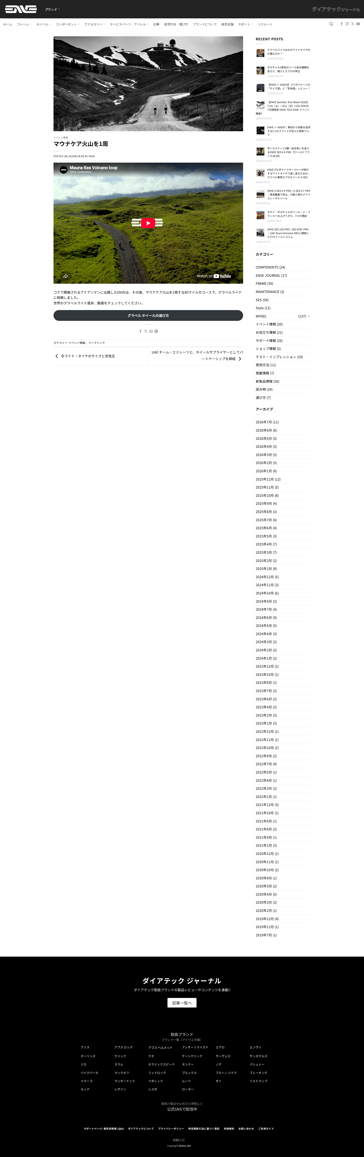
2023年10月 (265, 674)
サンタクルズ (258, 1056)
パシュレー (257, 1064)
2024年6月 (264, 617)
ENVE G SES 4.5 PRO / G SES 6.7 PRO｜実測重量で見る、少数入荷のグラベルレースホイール (288, 194)
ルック (85, 1089)
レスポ (152, 1089)
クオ (151, 1056)
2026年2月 (264, 462)
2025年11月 (265, 487)
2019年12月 (265, 918)
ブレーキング (258, 1073)
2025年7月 (264, 519)
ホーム (7, 24)
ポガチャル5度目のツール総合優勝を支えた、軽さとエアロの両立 (288, 69)
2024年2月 (264, 649)
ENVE (92, 156)
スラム (118, 1064)
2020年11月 (265, 861)
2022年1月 (264, 796)
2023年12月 (265, 666)
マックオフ (121, 1073)
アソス (85, 1047)
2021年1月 (264, 845)
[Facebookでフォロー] (341, 24)
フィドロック (157, 1073)
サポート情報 (266, 340)
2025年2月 (264, 560)
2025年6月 (264, 527)
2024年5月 (264, 625)
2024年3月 (264, 641)
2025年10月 (265, 495)
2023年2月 (264, 715)
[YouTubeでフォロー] (358, 24)
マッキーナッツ (124, 1081)
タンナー (188, 1064)
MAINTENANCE (267, 291)
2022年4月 (264, 780)
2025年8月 (264, 511)
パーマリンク (96, 343)
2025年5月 (264, 536)
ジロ (84, 1064)
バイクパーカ (89, 1073)
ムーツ (186, 1081)
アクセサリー (93, 24)
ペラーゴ (86, 1081)
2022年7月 (264, 763)
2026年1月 (264, 470)
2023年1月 (264, 723)
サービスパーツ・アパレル (128, 24)
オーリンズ (88, 1056)
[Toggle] (308, 316)
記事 (157, 24)
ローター (188, 1089)
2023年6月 (264, 698)
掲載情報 (262, 372)
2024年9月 (264, 601)
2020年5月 (264, 885)
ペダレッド (155, 1081)
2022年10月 (265, 747)
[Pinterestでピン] (156, 331)
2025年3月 (264, 552)
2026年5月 (264, 438)
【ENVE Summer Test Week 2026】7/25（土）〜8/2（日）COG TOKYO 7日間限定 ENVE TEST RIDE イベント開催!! (282, 107)
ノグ (219, 1064)
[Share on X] (145, 331)
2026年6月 (264, 430)
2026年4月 (264, 446)
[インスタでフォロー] (347, 24)
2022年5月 (264, 772)
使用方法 (262, 364)
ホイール (42, 24)
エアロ (220, 1047)
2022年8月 (264, 755)
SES (259, 299)
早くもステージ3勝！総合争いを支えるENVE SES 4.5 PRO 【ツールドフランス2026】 (288, 152)
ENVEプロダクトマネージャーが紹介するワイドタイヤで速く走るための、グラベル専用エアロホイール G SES (288, 173)
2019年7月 (264, 934)
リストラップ (258, 1081)
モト (219, 1081)
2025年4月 (264, 544)
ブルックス (189, 1073)
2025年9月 (264, 503)
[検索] (331, 24)
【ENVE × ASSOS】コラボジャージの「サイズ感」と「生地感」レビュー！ (288, 86)
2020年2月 (264, 910)
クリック (120, 1056)
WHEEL (261, 316)
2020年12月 (265, 853)
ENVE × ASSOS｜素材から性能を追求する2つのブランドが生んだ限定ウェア (288, 130)
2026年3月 (264, 454)
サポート (244, 24)
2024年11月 (265, 584)
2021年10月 (265, 812)
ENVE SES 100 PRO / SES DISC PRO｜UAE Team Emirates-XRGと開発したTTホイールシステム (288, 233)
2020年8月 (264, 877)
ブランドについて (205, 24)
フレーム (23, 24)
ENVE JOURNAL (268, 275)
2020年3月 (264, 902)
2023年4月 (264, 706)
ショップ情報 (266, 348)
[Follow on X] (352, 24)
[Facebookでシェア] (140, 331)
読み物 (261, 389)
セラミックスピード (161, 1064)
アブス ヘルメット (160, 1047)
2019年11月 (265, 926)
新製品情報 (264, 381)
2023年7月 (264, 690)
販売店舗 (228, 24)
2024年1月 (264, 658)
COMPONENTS (267, 267)
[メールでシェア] (151, 331)
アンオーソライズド (195, 1047)
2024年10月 (265, 592)
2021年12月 (265, 804)
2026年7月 (264, 421)
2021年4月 (264, 837)
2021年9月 (264, 821)
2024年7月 (264, 609)
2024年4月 (264, 633)
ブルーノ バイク (226, 1073)
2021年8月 (264, 829)
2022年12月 (265, 731)
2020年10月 (265, 869)
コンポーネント (66, 24)
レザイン (120, 1089)
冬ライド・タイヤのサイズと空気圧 (87, 355)
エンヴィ (255, 1047)
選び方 (261, 397)
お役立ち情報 (266, 332)
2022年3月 (264, 788)
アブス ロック (123, 1047)
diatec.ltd (185, 1145)
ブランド (51, 9)
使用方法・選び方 (176, 24)
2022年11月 (265, 739)
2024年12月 (265, 576)
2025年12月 (265, 479)
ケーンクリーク (192, 1056)
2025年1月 (264, 568)
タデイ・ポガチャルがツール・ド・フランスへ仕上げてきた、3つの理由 (288, 213)
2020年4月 (264, 894)
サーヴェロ (223, 1056)
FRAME (261, 283)
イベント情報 (61, 137)
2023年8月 (264, 682)
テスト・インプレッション (276, 356)
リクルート (265, 24)
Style (260, 307)
